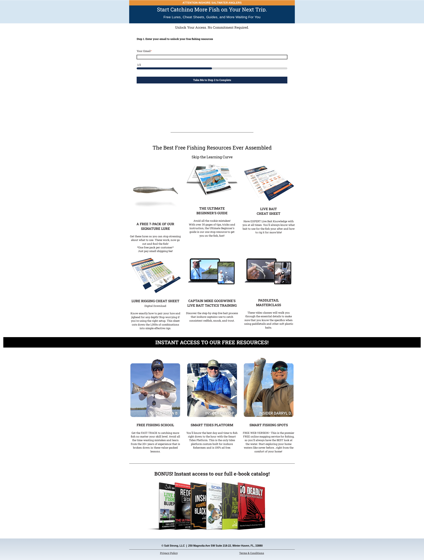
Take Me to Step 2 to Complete (212, 80)
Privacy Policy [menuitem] (169, 553)
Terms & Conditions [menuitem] (251, 553)
